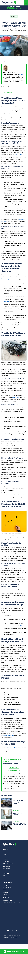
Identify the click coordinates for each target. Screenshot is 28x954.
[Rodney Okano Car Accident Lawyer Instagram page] (12, 930)
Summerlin (5, 889)
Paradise (5, 894)
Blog (6, 89)
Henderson (5, 892)
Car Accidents (12, 89)
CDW (20, 625)
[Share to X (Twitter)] (4, 62)
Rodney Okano (12, 72)
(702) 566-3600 (7, 905)
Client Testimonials (7, 878)
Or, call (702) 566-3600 (14, 770)
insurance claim (18, 154)
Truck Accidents (6, 866)
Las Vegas (5, 885)
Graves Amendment (8, 735)
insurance (6, 301)
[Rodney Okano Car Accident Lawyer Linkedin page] (16, 930)
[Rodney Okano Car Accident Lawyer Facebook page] (4, 930)
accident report (16, 397)
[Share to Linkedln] (7, 62)
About (4, 852)
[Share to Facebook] (1, 62)
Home (2, 89)
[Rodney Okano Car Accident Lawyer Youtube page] (8, 930)
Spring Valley (6, 897)
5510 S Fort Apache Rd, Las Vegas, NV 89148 (14, 902)
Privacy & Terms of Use (7, 937)
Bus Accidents (6, 868)
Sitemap (15, 937)
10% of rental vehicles (11, 747)
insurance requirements (7, 279)
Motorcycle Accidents (8, 863)
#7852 (21, 74)
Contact (5, 854)
